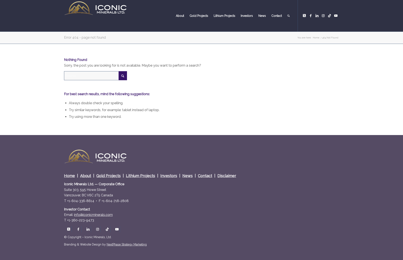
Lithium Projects (140, 175)
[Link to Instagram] (323, 15)
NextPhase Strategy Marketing (127, 244)
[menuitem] (180, 16)
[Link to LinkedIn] (317, 15)
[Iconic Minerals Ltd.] (95, 16)
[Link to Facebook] (310, 15)
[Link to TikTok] (329, 15)
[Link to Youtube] (336, 15)
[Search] (288, 16)
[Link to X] (304, 15)
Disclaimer (226, 175)
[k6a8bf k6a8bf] (93, 215)
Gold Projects (108, 175)
